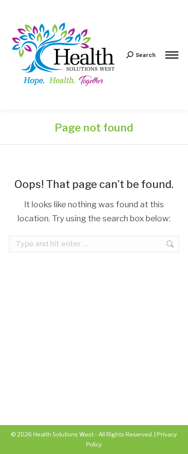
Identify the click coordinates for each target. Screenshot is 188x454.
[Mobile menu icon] (171, 55)
